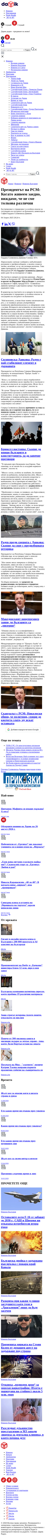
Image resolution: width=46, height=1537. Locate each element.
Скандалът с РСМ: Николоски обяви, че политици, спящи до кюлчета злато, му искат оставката (21, 718)
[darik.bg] (10, 7)
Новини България (18, 65)
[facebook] (3, 225)
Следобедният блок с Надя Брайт (25, 92)
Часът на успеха (17, 155)
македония (30, 769)
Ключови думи (12, 1499)
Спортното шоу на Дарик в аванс (25, 127)
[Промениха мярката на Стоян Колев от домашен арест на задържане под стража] (21, 1337)
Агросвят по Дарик (19, 98)
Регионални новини (19, 70)
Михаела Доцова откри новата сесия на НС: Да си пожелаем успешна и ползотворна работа (24, 752)
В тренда (14, 96)
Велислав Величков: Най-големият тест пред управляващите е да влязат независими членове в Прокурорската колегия (25, 758)
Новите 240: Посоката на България (25, 153)
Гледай (7, 43)
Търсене (9, 1470)
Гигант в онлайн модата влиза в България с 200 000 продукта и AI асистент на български (19, 942)
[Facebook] (10, 221)
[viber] (13, 225)
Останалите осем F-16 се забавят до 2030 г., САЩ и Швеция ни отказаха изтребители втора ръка (23, 1221)
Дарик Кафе (16, 78)
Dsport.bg (12, 1508)
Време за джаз (17, 100)
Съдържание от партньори (17, 1490)
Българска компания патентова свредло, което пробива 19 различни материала (23, 992)
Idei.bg (11, 1513)
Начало (9, 1455)
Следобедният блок (19, 105)
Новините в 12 (17, 107)
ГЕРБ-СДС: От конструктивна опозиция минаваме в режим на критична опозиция (23, 746)
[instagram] (14, 1482)
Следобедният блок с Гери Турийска (26, 94)
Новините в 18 (17, 85)
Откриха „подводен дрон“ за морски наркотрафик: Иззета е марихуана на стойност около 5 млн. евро (22, 1389)
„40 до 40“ (10, 17)
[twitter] (10, 225)
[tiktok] (4, 1482)
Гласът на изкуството (20, 146)
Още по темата (17, 131)
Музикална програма (19, 111)
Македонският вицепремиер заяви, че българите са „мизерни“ (20, 622)
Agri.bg (11, 1519)
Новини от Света (18, 68)
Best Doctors (11, 1472)
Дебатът (14, 140)
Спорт (8, 166)
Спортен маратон (18, 122)
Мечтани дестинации (20, 144)
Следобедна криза (18, 151)
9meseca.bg (5, 1022)
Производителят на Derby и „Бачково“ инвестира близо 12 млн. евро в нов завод (22, 968)
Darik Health (11, 15)
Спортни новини (18, 116)
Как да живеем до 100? (20, 135)
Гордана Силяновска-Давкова (13, 769)
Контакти (10, 1493)
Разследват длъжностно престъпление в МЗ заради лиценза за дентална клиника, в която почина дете (22, 1432)
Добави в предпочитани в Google (25, 730)
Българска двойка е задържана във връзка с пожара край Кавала (21, 1264)
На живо (9, 164)
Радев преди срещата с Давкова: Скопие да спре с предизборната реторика (22, 545)
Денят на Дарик (17, 81)
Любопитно (11, 72)
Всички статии (12, 1497)
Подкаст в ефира (18, 129)
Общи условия (12, 1486)
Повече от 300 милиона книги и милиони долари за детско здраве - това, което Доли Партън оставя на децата (22, 1041)
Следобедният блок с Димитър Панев (26, 89)
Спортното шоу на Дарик (21, 103)
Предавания (11, 13)
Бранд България (17, 162)
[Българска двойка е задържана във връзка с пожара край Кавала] (21, 1253)
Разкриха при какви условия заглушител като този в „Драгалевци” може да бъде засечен (20, 1305)
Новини (9, 11)
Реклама (9, 1501)
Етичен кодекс (12, 1495)
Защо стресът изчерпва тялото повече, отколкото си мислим (21, 1016)
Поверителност (12, 1488)
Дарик (10, 184)
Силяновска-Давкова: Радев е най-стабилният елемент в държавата (21, 363)
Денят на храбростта (19, 159)
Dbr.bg (11, 1516)
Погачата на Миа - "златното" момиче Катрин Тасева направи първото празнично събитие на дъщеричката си (22, 1067)
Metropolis (15, 124)
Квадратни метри (18, 149)
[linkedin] (6, 225)
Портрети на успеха (19, 133)
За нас (8, 1503)
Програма (10, 74)
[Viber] (3, 221)
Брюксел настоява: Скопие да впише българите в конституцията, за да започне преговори (21, 454)
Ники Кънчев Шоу (18, 87)
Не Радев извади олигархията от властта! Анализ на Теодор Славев (23, 764)
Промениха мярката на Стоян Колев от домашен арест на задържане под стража (21, 1348)
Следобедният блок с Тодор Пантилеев (27, 109)
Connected (15, 157)
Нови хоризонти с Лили (21, 113)
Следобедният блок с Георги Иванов (26, 142)
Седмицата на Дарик (19, 83)
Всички (4, 915)
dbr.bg (3, 949)
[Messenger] (6, 221)
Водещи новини (17, 63)
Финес (13, 138)
